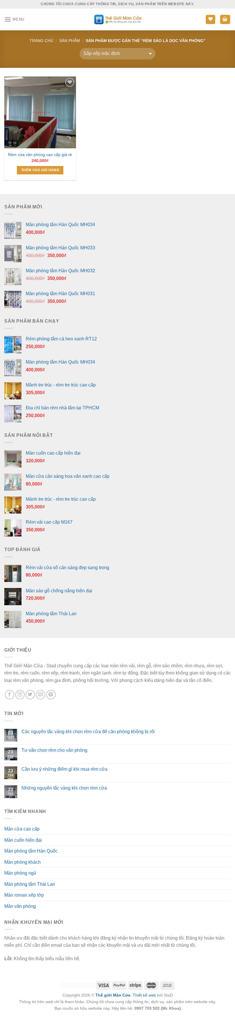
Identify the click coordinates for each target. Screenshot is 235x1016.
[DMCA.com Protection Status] (77, 985)
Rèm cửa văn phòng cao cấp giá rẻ (40, 154)
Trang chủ (41, 40)
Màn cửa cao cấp (22, 828)
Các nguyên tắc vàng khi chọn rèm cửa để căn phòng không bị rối (88, 731)
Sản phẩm (69, 40)
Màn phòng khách (22, 862)
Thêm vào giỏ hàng (40, 170)
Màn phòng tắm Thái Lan (29, 884)
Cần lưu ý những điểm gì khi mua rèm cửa (64, 769)
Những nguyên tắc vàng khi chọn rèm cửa (64, 788)
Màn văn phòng (20, 906)
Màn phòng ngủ (20, 873)
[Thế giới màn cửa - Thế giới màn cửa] (118, 19)
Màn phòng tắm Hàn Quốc (31, 851)
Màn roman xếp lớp (24, 895)
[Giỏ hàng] (225, 19)
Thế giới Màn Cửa (112, 995)
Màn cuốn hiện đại (23, 840)
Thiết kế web (144, 995)
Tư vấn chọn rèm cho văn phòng (54, 750)
